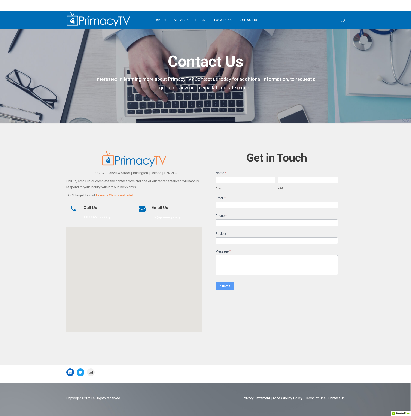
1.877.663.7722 (95, 217)
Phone (221, 215)
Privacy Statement (256, 398)
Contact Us (336, 398)
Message (223, 251)
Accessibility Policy (287, 398)
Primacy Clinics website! (114, 195)
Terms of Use (315, 398)
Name (221, 173)
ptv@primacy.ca (164, 217)
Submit (225, 286)
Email (221, 198)
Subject (221, 233)
